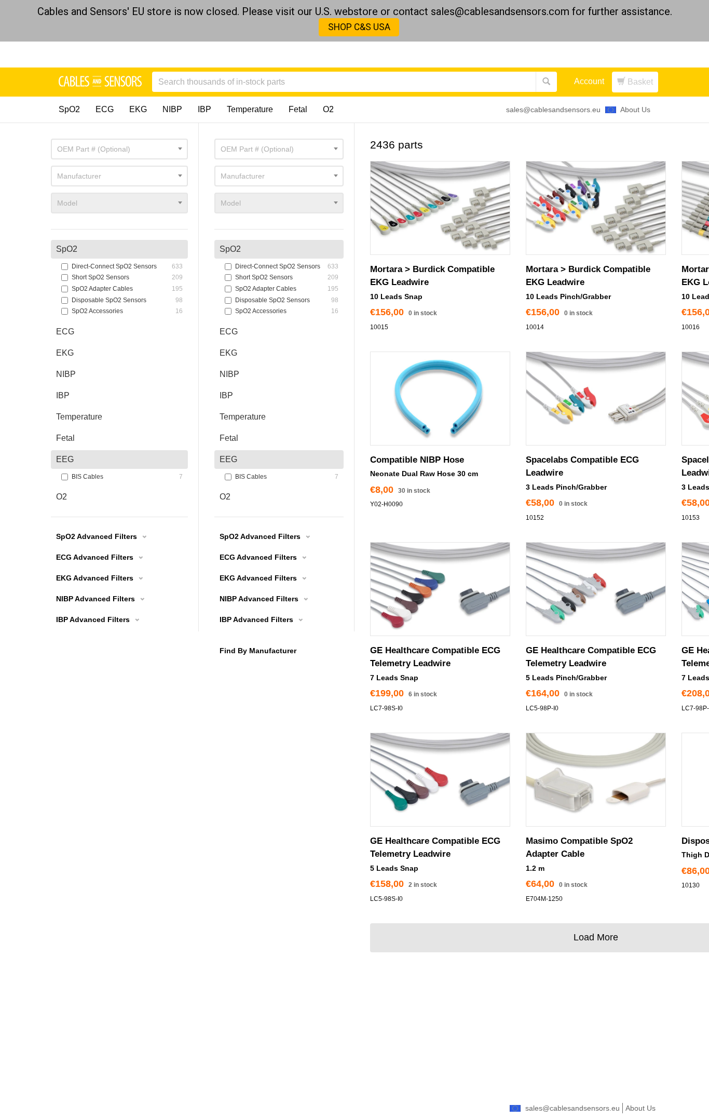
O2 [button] (225, 496)
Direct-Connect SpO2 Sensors (282, 266)
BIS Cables (282, 476)
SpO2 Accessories (282, 311)
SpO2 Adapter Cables (282, 288)
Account (589, 81)
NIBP (172, 109)
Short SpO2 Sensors (282, 277)
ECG (105, 109)
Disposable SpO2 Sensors (282, 300)
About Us (635, 109)
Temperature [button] (243, 416)
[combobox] (279, 149)
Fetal (298, 109)
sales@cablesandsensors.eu (553, 109)
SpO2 (69, 109)
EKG (138, 109)
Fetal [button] (229, 438)
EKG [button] (228, 352)
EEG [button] (228, 459)
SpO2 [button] (230, 249)
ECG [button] (229, 331)
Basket (639, 81)
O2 (328, 109)
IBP (204, 109)
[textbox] (279, 149)
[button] (264, 538)
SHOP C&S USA (359, 27)
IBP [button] (226, 395)
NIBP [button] (229, 374)
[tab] (279, 249)
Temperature (250, 109)
